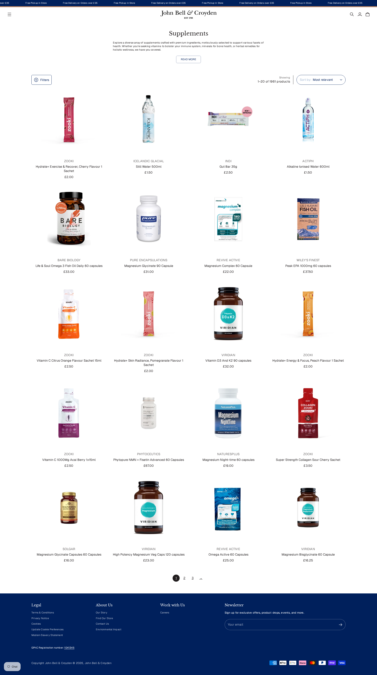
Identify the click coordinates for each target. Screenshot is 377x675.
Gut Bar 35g (228, 167)
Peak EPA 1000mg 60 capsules (308, 266)
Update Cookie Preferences (47, 629)
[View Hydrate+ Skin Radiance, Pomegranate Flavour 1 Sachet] (148, 314)
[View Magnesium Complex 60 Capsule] (228, 219)
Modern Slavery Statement (47, 635)
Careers (164, 612)
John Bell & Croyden (98, 663)
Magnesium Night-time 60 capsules (228, 460)
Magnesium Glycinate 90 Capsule (148, 266)
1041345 (69, 647)
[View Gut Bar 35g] (228, 120)
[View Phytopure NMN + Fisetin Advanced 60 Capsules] (148, 413)
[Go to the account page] (360, 14)
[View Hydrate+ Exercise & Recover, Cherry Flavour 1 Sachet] (68, 120)
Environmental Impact (108, 629)
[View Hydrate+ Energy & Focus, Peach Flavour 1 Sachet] (308, 314)
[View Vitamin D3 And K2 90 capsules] (228, 314)
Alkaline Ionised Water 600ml (308, 167)
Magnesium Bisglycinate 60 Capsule (308, 554)
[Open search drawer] (352, 14)
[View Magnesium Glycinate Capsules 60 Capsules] (68, 507)
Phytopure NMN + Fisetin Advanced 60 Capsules (148, 460)
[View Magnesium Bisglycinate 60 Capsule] (308, 507)
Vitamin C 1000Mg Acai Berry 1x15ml (69, 460)
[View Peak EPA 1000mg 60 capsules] (308, 219)
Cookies (36, 623)
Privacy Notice (40, 618)
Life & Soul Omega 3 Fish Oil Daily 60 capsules (69, 266)
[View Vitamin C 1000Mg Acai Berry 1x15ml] (68, 413)
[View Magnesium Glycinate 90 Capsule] (148, 219)
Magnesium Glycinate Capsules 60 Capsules (69, 554)
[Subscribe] (340, 624)
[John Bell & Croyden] (188, 14)
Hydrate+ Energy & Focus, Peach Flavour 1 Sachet (308, 360)
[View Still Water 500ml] (148, 120)
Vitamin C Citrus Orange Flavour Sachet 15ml (69, 360)
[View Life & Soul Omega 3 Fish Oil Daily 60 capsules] (68, 219)
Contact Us (102, 623)
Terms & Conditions (42, 612)
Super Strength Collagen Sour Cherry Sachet (308, 460)
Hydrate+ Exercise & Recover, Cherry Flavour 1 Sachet (69, 169)
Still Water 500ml (148, 167)
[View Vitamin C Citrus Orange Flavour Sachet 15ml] (68, 314)
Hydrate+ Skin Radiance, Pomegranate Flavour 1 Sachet (148, 362)
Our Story (101, 612)
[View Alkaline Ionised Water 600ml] (308, 120)
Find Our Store (104, 618)
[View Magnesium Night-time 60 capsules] (228, 413)
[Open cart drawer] (368, 14)
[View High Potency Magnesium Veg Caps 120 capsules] (148, 507)
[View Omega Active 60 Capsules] (228, 507)
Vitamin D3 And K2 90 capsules (228, 360)
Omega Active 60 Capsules (228, 554)
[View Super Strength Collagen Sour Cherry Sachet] (308, 413)
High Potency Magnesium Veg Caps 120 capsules (149, 554)
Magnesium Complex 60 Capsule (228, 266)
